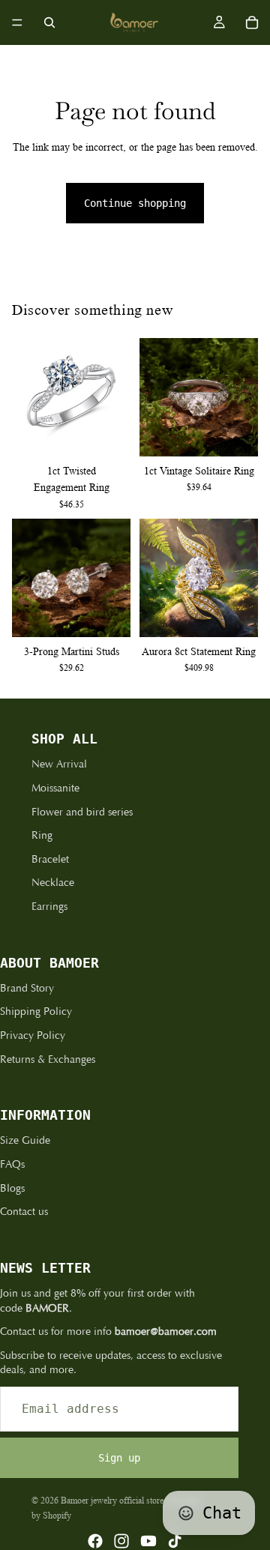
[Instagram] (121, 1541)
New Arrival (59, 764)
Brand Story (27, 988)
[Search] (49, 22)
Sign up (119, 1458)
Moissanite (56, 788)
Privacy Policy (32, 1035)
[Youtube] (149, 1541)
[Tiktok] (175, 1541)
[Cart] (252, 22)
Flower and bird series (82, 812)
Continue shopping (135, 203)
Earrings (50, 906)
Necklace (53, 882)
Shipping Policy (36, 1011)
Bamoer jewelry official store (112, 1500)
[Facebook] (95, 1541)
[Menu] (17, 22)
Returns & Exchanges (47, 1059)
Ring (42, 835)
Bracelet (50, 859)
